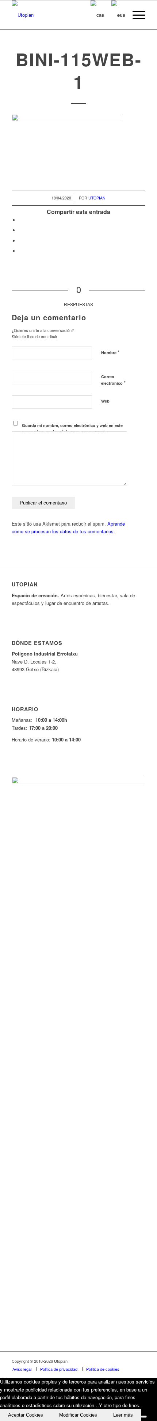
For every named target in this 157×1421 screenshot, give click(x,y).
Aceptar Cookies (25, 1415)
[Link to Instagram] (128, 1360)
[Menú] (135, 14)
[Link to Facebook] (96, 1360)
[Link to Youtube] (117, 1360)
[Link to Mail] (139, 1360)
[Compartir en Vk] (21, 251)
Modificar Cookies (78, 1415)
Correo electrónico (113, 380)
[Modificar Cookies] (144, 1417)
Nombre (110, 352)
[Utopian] (65, 14)
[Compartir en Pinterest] (21, 240)
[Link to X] (107, 1360)
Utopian (97, 198)
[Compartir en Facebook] (21, 220)
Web (105, 401)
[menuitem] (135, 14)
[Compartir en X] (21, 230)
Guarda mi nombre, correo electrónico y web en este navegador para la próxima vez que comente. (72, 428)
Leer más (123, 1415)
